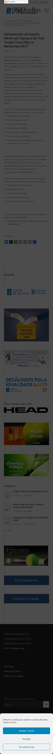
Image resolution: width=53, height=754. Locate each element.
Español (11, 2)
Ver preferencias (26, 747)
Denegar (26, 739)
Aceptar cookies (26, 731)
